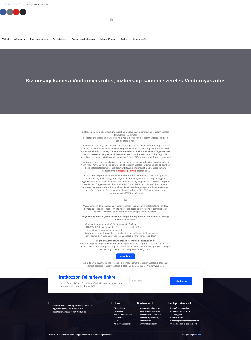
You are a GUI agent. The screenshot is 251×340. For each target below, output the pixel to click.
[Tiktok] (10, 12)
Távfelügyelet (59, 39)
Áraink (124, 39)
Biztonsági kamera (39, 39)
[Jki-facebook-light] (49, 317)
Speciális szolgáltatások (83, 39)
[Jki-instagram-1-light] (70, 317)
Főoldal (5, 39)
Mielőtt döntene (107, 39)
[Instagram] (23, 12)
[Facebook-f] (3, 12)
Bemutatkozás (139, 39)
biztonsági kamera (127, 170)
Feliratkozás (181, 281)
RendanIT (198, 334)
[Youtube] (16, 12)
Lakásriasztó (19, 39)
